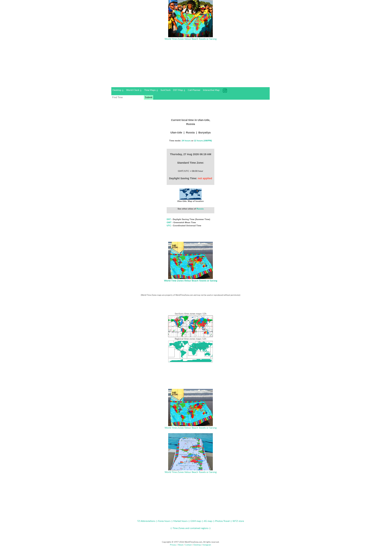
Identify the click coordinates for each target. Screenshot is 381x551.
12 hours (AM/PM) (203, 140)
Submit (148, 97)
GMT (169, 222)
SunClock (166, 90)
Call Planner (194, 90)
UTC (169, 225)
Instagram (207, 545)
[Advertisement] (190, 66)
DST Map (179, 90)
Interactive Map (211, 90)
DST (169, 219)
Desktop (118, 90)
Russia (200, 209)
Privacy (173, 545)
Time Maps (151, 90)
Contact (188, 545)
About (180, 545)
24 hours (186, 140)
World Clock (134, 90)
